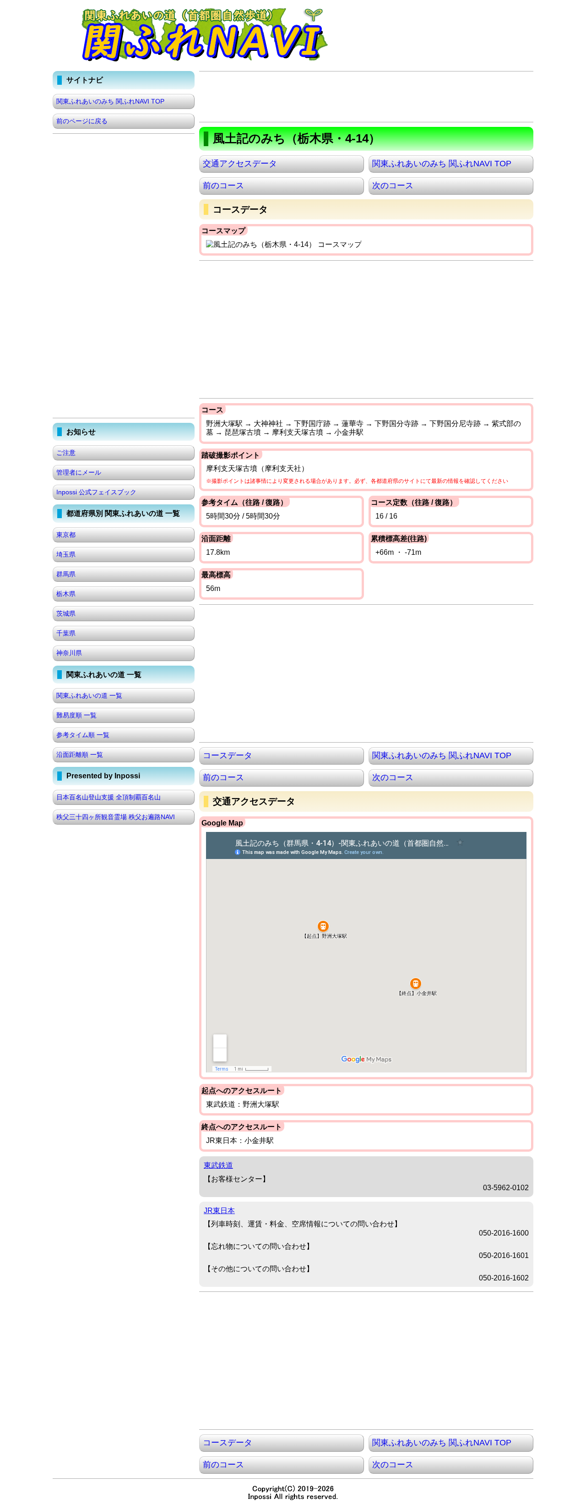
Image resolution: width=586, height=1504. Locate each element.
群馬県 (66, 574)
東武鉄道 (218, 1165)
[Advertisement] (366, 96)
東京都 (66, 534)
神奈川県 (69, 652)
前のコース (223, 185)
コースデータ (227, 755)
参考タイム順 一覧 (82, 734)
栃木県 (66, 593)
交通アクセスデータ (240, 163)
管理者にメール (78, 472)
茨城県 (66, 613)
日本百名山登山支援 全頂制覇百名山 (108, 797)
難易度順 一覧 (76, 715)
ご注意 (66, 452)
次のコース (392, 185)
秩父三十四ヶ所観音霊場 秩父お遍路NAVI (115, 816)
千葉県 (66, 633)
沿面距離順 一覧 (79, 754)
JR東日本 (219, 1210)
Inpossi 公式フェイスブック (96, 492)
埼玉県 (66, 554)
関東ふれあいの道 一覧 (89, 695)
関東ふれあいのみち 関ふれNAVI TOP (441, 163)
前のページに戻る (82, 121)
